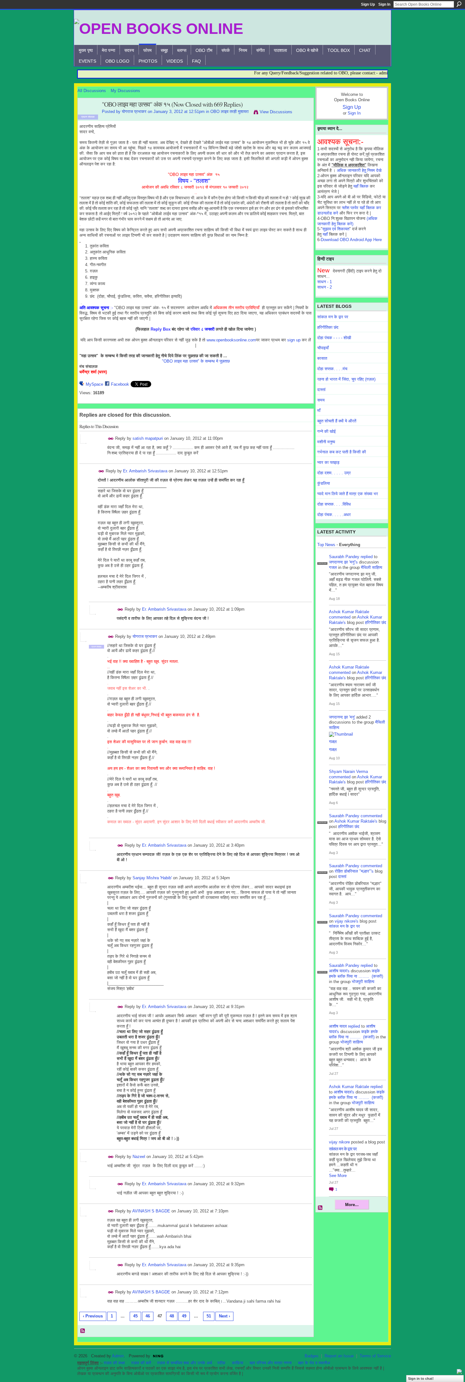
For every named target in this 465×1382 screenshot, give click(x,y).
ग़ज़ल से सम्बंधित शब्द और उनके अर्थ (184, 1362)
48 (172, 1316)
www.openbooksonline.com (231, 340)
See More (338, 1175)
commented (339, 617)
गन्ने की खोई (326, 431)
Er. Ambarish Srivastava (145, 471)
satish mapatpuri (148, 438)
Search (459, 4)
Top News (326, 544)
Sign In (384, 4)
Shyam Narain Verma (348, 771)
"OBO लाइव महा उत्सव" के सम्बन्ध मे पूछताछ (196, 361)
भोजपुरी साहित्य (363, 981)
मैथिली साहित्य (371, 567)
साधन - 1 (324, 281)
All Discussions (92, 90)
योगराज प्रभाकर (134, 111)
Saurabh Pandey (344, 556)
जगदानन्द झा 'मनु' (342, 717)
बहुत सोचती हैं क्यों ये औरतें (336, 421)
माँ (318, 410)
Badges (312, 1356)
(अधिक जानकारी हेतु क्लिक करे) (347, 221)
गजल (333, 567)
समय (321, 400)
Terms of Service (375, 1356)
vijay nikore (339, 1142)
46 (148, 1316)
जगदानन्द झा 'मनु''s (343, 562)
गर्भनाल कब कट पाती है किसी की (341, 452)
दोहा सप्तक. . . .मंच (332, 368)
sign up (294, 340)
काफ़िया (237, 1362)
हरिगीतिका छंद (327, 327)
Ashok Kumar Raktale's (355, 821)
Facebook (120, 384)
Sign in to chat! (421, 1378)
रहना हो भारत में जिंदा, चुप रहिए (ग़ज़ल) (346, 379)
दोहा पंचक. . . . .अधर (334, 514)
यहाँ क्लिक (361, 186)
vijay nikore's (346, 921)
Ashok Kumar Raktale (349, 611)
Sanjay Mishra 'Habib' (152, 877)
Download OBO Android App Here (351, 239)
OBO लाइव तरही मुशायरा (229, 111)
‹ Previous (93, 1316)
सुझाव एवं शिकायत (335, 229)
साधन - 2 (324, 287)
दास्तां (321, 389)
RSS (83, 1331)
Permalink (111, 439)
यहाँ (325, 234)
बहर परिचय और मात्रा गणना (271, 1362)
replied (367, 556)
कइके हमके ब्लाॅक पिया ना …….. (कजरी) (356, 973)
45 (135, 1316)
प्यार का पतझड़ (328, 462)
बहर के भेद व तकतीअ (314, 1362)
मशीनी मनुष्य (326, 441)
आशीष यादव (338, 1026)
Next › (224, 1316)
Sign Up (368, 4)
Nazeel (139, 1156)
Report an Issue (339, 1356)
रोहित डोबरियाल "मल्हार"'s (354, 871)
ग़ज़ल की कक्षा (114, 1362)
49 (184, 1316)
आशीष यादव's (339, 970)
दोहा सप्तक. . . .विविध (334, 504)
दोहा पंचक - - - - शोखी (334, 337)
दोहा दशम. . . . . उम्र (334, 472)
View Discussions (276, 111)
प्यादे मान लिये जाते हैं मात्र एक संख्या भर (347, 493)
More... (352, 1204)
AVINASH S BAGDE (151, 1211)
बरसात (322, 358)
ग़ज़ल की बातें (141, 1362)
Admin (118, 1356)
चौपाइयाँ (323, 348)
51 (209, 1316)
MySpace (94, 384)
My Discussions (125, 90)
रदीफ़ (221, 1362)
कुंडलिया (323, 483)
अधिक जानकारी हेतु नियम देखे (359, 170)
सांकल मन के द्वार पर (332, 316)
